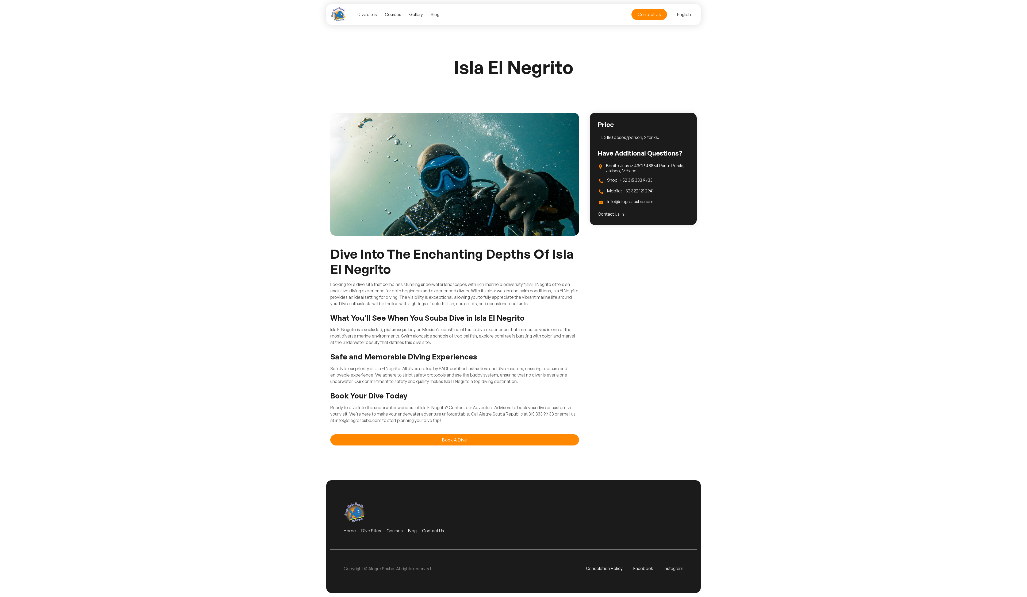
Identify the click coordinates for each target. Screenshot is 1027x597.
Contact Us (649, 14)
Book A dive (454, 440)
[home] (338, 14)
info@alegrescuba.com (630, 201)
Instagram (673, 568)
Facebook (643, 568)
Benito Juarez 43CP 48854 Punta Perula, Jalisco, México (645, 168)
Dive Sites (371, 530)
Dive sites (367, 14)
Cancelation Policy (604, 568)
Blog (435, 14)
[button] (684, 14)
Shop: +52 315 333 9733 (630, 180)
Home (350, 530)
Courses (393, 14)
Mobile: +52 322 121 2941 (630, 190)
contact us (611, 214)
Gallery (416, 14)
